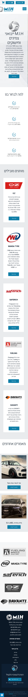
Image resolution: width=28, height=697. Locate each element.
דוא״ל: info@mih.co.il (15, 632)
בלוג (15, 660)
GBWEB (11, 694)
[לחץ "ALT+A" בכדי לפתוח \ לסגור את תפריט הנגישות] (2, 695)
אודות (15, 652)
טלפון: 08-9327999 (16, 627)
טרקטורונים (15, 657)
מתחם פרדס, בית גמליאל (15, 625)
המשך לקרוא (14, 487)
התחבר (9, 3)
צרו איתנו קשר (15, 679)
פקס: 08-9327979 (15, 630)
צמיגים (15, 655)
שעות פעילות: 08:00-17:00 (15, 622)
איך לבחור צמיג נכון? (15, 645)
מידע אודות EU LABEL (15, 642)
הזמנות (19, 3)
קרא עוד (14, 218)
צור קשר (15, 662)
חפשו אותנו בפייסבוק (15, 635)
